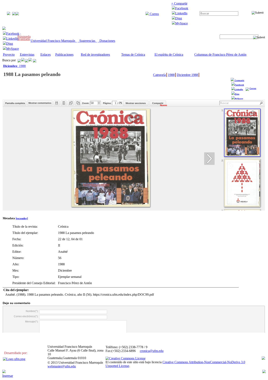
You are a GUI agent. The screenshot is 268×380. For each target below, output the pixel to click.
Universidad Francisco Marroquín (54, 40)
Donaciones (106, 40)
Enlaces (45, 54)
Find (261, 103)
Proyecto (9, 54)
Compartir (239, 81)
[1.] (242, 133)
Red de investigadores (95, 54)
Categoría (159, 75)
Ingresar (7, 375)
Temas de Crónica (133, 54)
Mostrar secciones (136, 103)
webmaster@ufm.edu (62, 366)
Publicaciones (64, 54)
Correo (154, 14)
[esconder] (22, 218)
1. (222, 110)
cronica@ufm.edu (152, 351)
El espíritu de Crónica (169, 54)
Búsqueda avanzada (24, 38)
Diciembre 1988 (187, 75)
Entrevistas (27, 54)
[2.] (242, 183)
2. (222, 160)
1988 (14, 66)
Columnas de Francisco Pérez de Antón (220, 54)
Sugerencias (87, 40)
